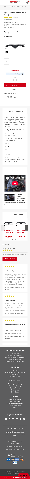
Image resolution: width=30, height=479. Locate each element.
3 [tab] (17, 239)
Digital (13, 372)
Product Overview (14, 111)
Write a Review (8, 19)
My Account (15, 390)
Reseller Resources (15, 406)
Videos (15, 170)
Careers (15, 370)
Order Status (15, 392)
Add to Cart (16, 85)
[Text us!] (23, 475)
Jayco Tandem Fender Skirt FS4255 (8, 232)
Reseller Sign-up (15, 376)
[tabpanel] (8, 229)
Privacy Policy (9, 473)
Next (26, 227)
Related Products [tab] (15, 215)
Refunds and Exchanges (15, 386)
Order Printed (20, 372)
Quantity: (15, 77)
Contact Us (15, 374)
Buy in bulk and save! (10, 93)
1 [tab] (12, 239)
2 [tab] (15, 239)
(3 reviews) (16, 18)
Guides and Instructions (15, 404)
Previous (3, 227)
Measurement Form (10, 135)
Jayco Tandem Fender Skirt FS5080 (21, 232)
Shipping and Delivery (15, 384)
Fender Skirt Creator (15, 400)
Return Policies (15, 388)
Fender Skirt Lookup (15, 402)
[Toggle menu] (2, 2)
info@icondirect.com (17, 361)
